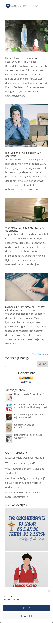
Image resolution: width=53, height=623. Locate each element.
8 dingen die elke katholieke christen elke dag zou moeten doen (25, 308)
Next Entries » (40, 354)
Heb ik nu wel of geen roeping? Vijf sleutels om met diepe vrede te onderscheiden (25, 483)
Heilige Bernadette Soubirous (21, 58)
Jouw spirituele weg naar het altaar (25, 457)
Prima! (26, 607)
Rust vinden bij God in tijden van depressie (23, 154)
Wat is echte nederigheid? (20, 463)
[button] (48, 591)
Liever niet (26, 616)
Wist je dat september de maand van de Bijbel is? (25, 229)
